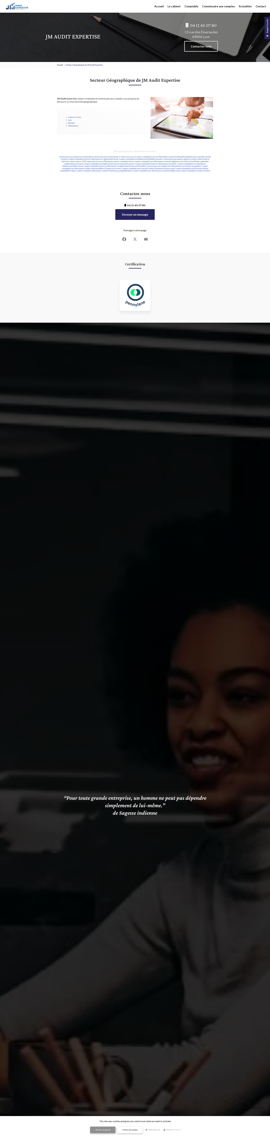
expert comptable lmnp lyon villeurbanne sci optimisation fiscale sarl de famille (115, 166)
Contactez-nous (201, 46)
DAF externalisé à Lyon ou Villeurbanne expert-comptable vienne (108, 161)
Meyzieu (71, 123)
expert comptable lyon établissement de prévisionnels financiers (110, 164)
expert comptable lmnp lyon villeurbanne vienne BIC (156, 164)
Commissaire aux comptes (218, 6)
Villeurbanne (73, 126)
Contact (261, 6)
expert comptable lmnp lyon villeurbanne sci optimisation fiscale (94, 159)
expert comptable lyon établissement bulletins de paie (141, 159)
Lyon (70, 120)
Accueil (159, 6)
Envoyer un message (135, 214)
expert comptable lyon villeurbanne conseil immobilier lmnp (157, 171)
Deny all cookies (130, 1130)
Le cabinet (174, 6)
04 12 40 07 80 (203, 25)
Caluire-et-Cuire (74, 117)
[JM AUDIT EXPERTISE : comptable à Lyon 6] (17, 6)
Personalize (154, 1130)
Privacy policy (173, 1130)
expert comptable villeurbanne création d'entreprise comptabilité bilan (104, 171)
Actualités (245, 6)
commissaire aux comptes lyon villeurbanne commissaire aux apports (174, 166)
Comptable (191, 6)
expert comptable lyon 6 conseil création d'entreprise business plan (149, 168)
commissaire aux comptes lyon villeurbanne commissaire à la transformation (89, 157)
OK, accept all (103, 1130)
